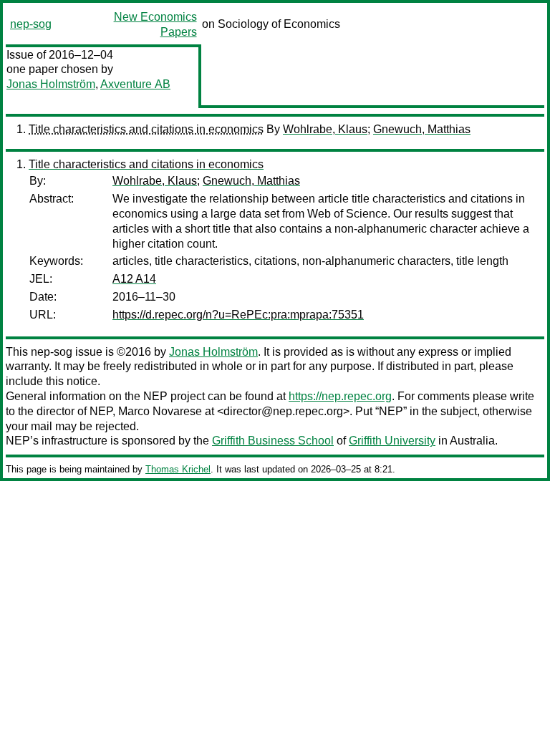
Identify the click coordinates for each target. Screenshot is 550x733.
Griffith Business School (273, 441)
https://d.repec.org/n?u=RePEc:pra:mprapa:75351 (238, 315)
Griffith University (392, 441)
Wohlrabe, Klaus (325, 129)
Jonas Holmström (50, 84)
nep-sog (31, 24)
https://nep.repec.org (340, 396)
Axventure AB (135, 84)
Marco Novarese (160, 411)
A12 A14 (134, 279)
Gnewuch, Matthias (422, 129)
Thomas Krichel (178, 469)
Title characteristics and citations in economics (146, 129)
